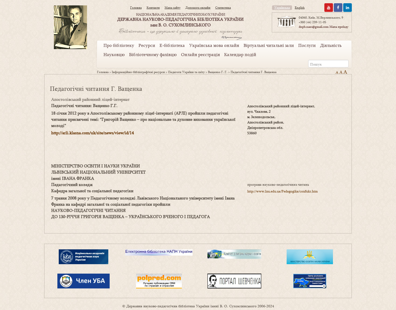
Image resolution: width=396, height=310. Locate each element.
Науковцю (114, 54)
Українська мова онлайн (214, 45)
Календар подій (240, 54)
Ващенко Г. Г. (217, 72)
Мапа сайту (172, 7)
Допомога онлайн (197, 7)
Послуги (307, 45)
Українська (282, 7)
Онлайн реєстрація (200, 54)
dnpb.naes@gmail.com (314, 27)
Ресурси (146, 45)
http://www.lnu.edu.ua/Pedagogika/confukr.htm (282, 191)
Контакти (153, 7)
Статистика (223, 7)
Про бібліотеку (118, 45)
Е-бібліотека (172, 45)
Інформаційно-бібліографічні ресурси (138, 72)
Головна (136, 7)
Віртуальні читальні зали (269, 45)
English (300, 7)
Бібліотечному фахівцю (153, 54)
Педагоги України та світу (186, 72)
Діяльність (331, 45)
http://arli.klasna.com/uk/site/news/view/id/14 (92, 133)
